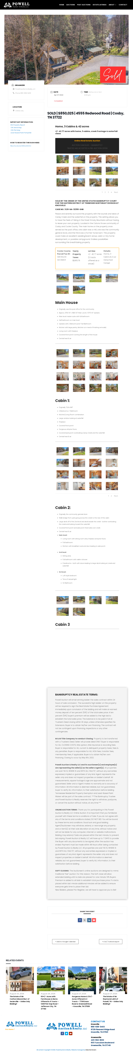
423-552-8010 (97, 1040)
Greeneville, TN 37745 (101, 1045)
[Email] (94, 920)
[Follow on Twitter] (66, 1033)
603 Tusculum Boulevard (102, 1042)
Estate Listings (99, 5)
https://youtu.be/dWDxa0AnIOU (20, 146)
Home (61, 5)
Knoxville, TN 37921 (99, 1032)
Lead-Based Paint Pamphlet (21, 133)
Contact (123, 5)
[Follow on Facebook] (62, 1033)
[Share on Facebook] (80, 920)
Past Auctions (84, 5)
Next (116, 192)
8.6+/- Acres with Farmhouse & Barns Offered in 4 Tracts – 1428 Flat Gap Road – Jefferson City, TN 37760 (50, 1002)
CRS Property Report (17, 125)
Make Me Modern (91, 1050)
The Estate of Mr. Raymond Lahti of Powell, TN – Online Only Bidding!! (113, 1000)
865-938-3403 (25, 93)
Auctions (70, 5)
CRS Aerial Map (16, 128)
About (111, 5)
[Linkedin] (89, 920)
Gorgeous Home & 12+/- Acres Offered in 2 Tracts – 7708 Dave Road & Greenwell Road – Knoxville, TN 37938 (82, 1001)
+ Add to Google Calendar (65, 942)
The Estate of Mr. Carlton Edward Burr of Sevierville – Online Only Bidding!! (20, 1000)
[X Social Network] (85, 920)
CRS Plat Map (15, 130)
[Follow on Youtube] (70, 1033)
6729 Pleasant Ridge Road (103, 1029)
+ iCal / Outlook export (110, 942)
